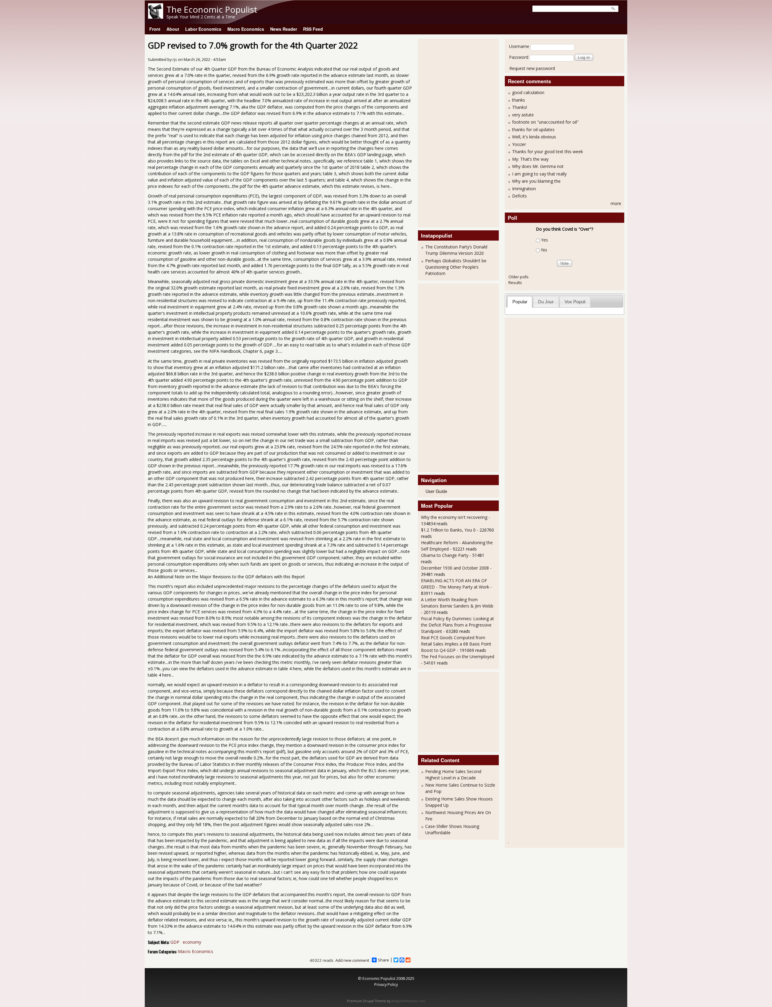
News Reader (283, 29)
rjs (174, 59)
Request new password (532, 68)
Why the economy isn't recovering (454, 517)
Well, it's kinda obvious (534, 137)
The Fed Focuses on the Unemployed (457, 656)
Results (515, 282)
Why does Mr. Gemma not (538, 166)
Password (518, 57)
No (544, 250)
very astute (523, 115)
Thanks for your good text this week (547, 151)
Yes (544, 240)
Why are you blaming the (536, 181)
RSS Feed (313, 29)
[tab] (519, 301)
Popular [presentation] (519, 301)
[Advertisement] (445, 132)
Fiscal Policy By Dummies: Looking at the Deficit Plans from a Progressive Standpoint (457, 625)
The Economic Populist (211, 9)
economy (192, 942)
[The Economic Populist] (155, 17)
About (172, 29)
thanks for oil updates (533, 129)
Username (519, 46)
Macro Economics (245, 29)
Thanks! (519, 107)
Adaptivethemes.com (408, 1001)
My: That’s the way (530, 159)
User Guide (436, 491)
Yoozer (519, 144)
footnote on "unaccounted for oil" (545, 122)
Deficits (519, 196)
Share (383, 960)
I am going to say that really (539, 174)
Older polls (518, 276)
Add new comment (352, 960)
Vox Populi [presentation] (575, 301)
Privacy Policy (386, 984)
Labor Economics (203, 29)
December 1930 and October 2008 (455, 568)
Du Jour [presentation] (546, 301)
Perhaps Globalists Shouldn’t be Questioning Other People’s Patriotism (455, 267)
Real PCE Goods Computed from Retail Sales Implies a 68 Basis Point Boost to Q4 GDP (456, 644)
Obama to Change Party (444, 555)
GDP (174, 942)
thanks (518, 100)
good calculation (528, 92)
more (616, 203)
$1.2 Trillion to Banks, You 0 (448, 530)
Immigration (524, 188)
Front (154, 29)
